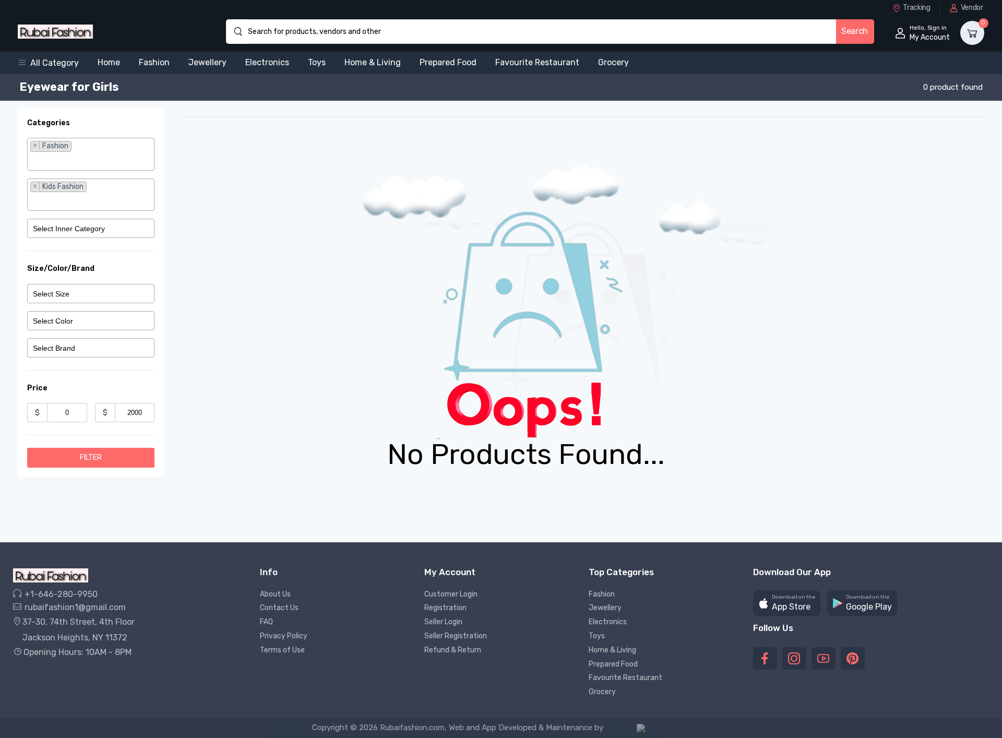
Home (109, 62)
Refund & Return (452, 650)
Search (854, 31)
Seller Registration (455, 636)
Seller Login (443, 621)
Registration (445, 607)
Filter (91, 457)
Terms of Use (282, 650)
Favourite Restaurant (537, 62)
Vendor (972, 7)
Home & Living (372, 62)
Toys (317, 62)
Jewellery (207, 62)
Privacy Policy (283, 636)
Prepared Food (448, 62)
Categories (48, 122)
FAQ (266, 621)
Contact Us (279, 607)
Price (37, 388)
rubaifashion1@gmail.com (74, 607)
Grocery (613, 62)
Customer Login (451, 594)
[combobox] (90, 154)
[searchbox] (91, 161)
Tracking (917, 7)
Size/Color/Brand (60, 268)
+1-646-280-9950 (60, 594)
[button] (53, 63)
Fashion (154, 62)
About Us (275, 594)
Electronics (267, 62)
